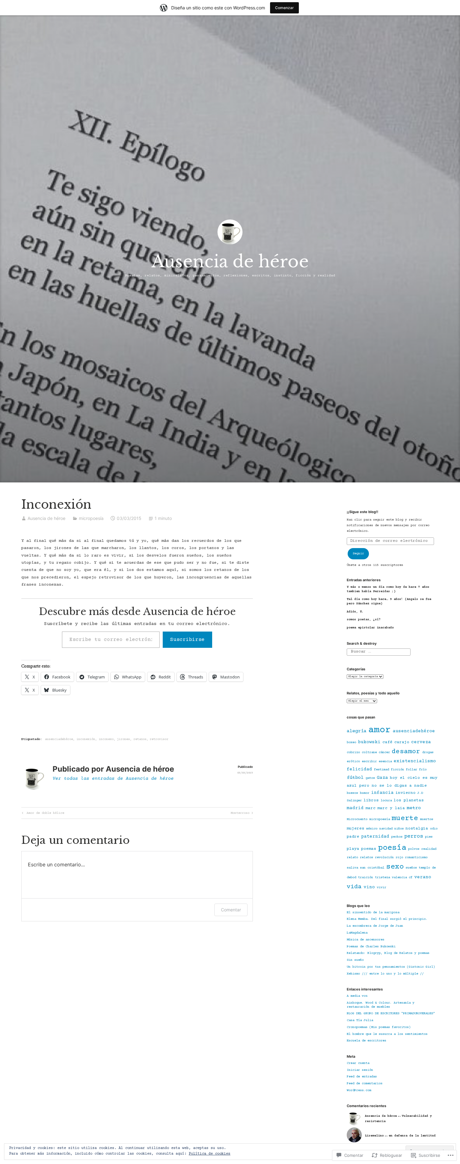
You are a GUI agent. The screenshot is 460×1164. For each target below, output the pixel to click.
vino (369, 887)
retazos (139, 739)
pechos (396, 837)
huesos (352, 793)
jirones (123, 739)
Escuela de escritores (366, 1041)
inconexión (85, 739)
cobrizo (353, 752)
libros (371, 800)
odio (433, 829)
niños (399, 829)
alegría (356, 731)
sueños (411, 868)
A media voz (357, 996)
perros (413, 836)
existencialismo (415, 761)
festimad (381, 770)
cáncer (384, 752)
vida (354, 887)
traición (365, 877)
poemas (368, 849)
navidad (385, 829)
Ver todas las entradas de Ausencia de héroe (113, 778)
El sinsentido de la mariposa (373, 913)
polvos (413, 849)
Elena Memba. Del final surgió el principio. (387, 919)
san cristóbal (372, 868)
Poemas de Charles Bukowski (371, 947)
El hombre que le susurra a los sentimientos (387, 1034)
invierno (406, 793)
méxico (371, 829)
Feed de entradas (362, 1077)
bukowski (369, 742)
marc (370, 808)
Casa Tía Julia (360, 1020)
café (387, 742)
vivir (381, 887)
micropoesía (91, 518)
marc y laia (391, 808)
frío (423, 770)
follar (411, 770)
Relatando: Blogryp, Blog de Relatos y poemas (388, 953)
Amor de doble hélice (42, 814)
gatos (370, 778)
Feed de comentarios (364, 1084)
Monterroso (240, 814)
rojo (399, 857)
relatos (366, 857)
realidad (428, 849)
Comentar (231, 909)
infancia (382, 792)
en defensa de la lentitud (412, 1135)
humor (364, 793)
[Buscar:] (378, 652)
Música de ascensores (365, 940)
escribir (369, 761)
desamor (406, 751)
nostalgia (417, 828)
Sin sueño (355, 960)
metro (414, 808)
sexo (395, 867)
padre (353, 836)
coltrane (369, 752)
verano (422, 877)
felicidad (359, 769)
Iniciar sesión (360, 1070)
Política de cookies (209, 1154)
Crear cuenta (358, 1063)
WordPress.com (359, 1090)
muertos (426, 819)
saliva (352, 868)
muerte (405, 818)
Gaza (382, 777)
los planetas (409, 800)
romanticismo (416, 857)
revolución (384, 857)
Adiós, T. (355, 611)
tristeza (382, 877)
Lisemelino (374, 1135)
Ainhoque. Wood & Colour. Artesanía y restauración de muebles (380, 1005)
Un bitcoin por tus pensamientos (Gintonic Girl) (391, 967)
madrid (355, 808)
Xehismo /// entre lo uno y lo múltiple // (385, 974)
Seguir (358, 554)
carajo (401, 742)
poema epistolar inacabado (370, 627)
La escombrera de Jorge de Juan (375, 926)
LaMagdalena (357, 933)
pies (428, 837)
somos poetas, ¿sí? (364, 619)
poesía (392, 848)
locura (386, 801)
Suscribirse (187, 639)
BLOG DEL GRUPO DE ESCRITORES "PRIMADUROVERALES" (391, 1013)
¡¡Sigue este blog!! (362, 512)
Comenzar (284, 7)
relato (352, 857)
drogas (427, 752)
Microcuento (357, 819)
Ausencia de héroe (230, 261)
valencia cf (402, 877)
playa (353, 849)
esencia (385, 761)
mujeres (355, 828)
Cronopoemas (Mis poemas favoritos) (379, 1027)
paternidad (375, 836)
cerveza (421, 742)
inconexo (106, 739)
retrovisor (159, 739)
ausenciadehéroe (59, 739)
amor (379, 730)
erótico (353, 761)
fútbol (355, 777)
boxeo (351, 742)
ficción (397, 770)
